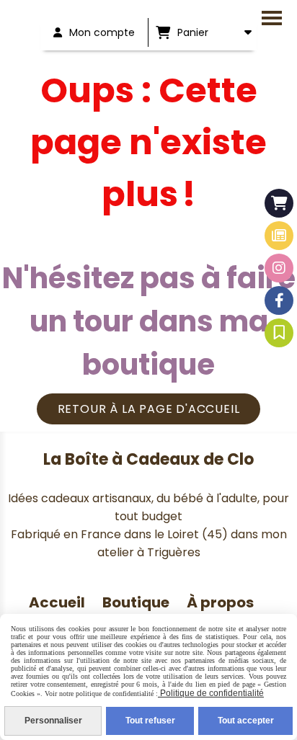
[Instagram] (279, 268)
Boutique (135, 602)
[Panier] (279, 203)
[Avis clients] (279, 332)
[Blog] (279, 235)
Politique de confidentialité (211, 693)
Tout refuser (150, 721)
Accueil (57, 602)
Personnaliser (53, 721)
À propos (222, 602)
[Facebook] (279, 300)
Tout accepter (246, 721)
